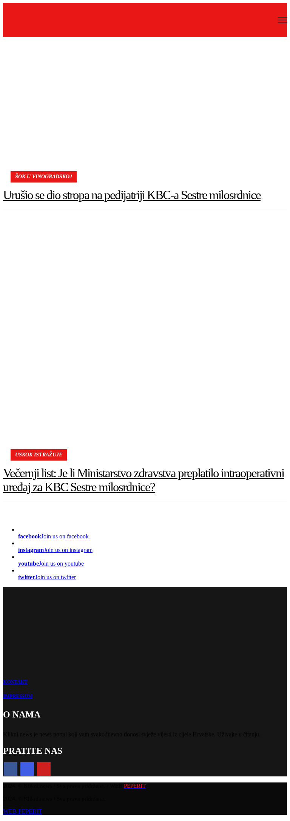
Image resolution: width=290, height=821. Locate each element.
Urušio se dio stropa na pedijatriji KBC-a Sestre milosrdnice (132, 195)
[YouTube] (44, 769)
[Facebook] (10, 769)
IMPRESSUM (17, 696)
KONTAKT (15, 682)
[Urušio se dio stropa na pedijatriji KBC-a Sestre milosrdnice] (145, 110)
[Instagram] (27, 769)
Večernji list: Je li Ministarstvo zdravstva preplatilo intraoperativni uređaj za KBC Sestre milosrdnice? (143, 479)
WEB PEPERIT (22, 811)
